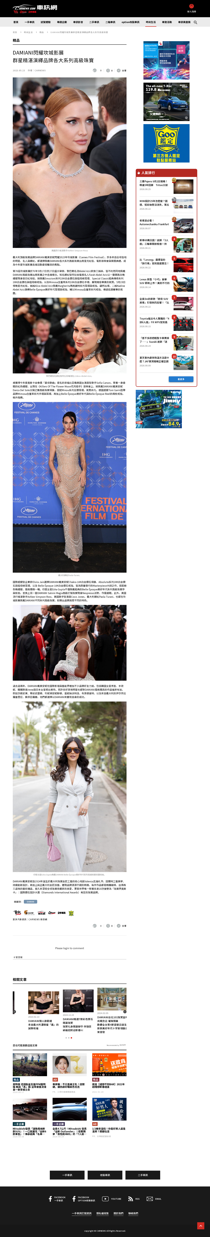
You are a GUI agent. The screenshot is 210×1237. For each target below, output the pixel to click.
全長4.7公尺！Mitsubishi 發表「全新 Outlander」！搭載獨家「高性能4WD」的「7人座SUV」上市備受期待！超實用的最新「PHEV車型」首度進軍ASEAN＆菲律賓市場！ (70, 1131)
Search (194, 22)
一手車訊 (67, 1175)
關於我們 (118, 1213)
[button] (66, 1038)
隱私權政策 (102, 1213)
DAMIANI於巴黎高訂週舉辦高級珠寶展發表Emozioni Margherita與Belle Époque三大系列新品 (75, 1024)
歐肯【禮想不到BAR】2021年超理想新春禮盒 (108, 1085)
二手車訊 (143, 1175)
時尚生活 (28, 32)
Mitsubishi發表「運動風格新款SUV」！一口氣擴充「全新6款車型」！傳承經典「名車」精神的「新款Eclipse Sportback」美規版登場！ (29, 1131)
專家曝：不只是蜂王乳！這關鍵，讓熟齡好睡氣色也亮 (69, 1085)
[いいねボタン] (95, 70)
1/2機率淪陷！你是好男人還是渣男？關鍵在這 (108, 1130)
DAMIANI (30, 901)
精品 (42, 32)
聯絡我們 (133, 1213)
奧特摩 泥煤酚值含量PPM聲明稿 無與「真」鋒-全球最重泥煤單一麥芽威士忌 (29, 1087)
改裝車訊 (105, 1175)
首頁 (15, 32)
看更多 (181, 379)
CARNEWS (40, 70)
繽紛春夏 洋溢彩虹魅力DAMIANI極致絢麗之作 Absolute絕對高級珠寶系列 (40, 1024)
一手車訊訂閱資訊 (81, 1213)
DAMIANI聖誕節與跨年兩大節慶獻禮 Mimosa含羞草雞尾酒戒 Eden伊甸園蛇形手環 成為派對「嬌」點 (110, 1024)
